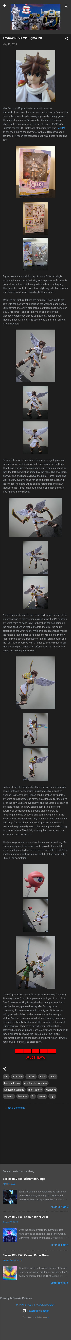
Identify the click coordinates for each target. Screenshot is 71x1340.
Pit (33, 1096)
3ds (6, 1076)
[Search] (66, 7)
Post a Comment (15, 1107)
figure (53, 1076)
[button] (66, 39)
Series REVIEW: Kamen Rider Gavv (26, 1255)
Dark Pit (61, 128)
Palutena (22, 1096)
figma (42, 1076)
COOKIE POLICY (46, 1304)
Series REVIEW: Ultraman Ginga (24, 1178)
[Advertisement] (35, 1135)
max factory (35, 1089)
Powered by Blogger (37, 1310)
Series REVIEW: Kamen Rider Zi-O (25, 1217)
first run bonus (12, 1083)
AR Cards (17, 1076)
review (42, 1096)
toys (52, 1096)
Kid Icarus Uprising (14, 1089)
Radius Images (43, 1317)
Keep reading (59, 1206)
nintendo (9, 1096)
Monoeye (51, 1089)
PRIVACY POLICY (25, 1304)
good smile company (35, 1083)
